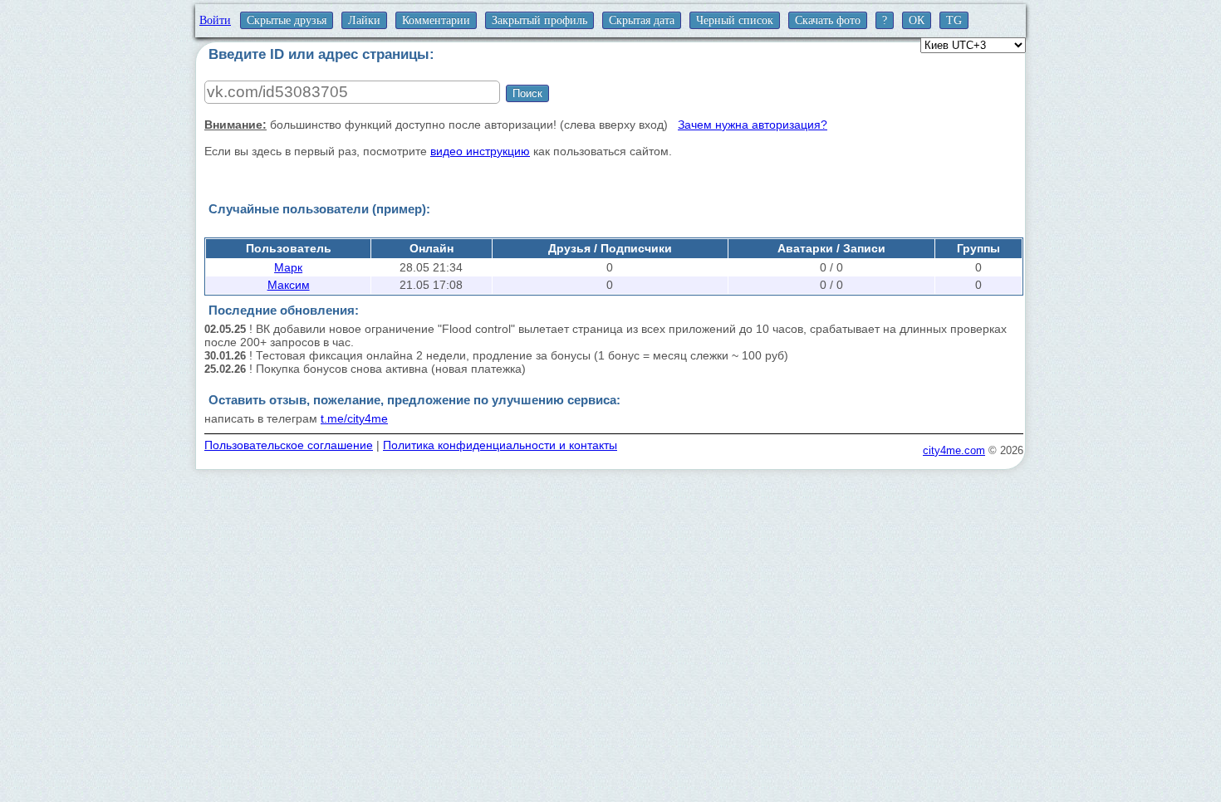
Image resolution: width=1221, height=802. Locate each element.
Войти (215, 20)
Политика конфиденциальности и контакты (500, 445)
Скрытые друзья (286, 20)
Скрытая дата (641, 20)
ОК (916, 20)
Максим (288, 284)
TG (954, 20)
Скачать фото (828, 20)
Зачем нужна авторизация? (752, 124)
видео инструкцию (480, 151)
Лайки (364, 20)
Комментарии (436, 20)
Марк (288, 267)
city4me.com (954, 450)
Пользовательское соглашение (288, 445)
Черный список (734, 20)
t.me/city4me (354, 418)
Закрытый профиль (539, 20)
